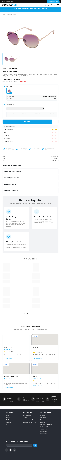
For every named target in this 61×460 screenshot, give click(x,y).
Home (4, 14)
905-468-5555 (9, 378)
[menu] (58, 5)
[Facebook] (6, 450)
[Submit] (35, 445)
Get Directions (8, 358)
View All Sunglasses (29, 314)
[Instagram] (10, 450)
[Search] (46, 5)
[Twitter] (14, 450)
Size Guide (55, 104)
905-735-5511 (38, 378)
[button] (53, 1)
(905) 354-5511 (9, 349)
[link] (6, 276)
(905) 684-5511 (38, 350)
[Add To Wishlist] (55, 121)
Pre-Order (27, 121)
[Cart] (55, 5)
